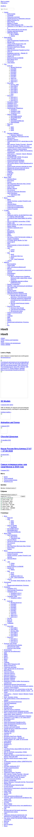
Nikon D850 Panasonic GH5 (15, 25)
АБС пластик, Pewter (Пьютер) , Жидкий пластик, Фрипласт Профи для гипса (19, 145)
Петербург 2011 (12, 103)
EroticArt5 (13, 70)
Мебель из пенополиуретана (16, 169)
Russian (5, 9)
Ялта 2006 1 (14, 88)
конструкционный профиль (15, 160)
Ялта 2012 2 (14, 99)
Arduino (9, 235)
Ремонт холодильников (14, 312)
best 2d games (11, 264)
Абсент (9, 268)
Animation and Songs (10, 422)
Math (8, 317)
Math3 (6, 656)
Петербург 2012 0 (12, 105)
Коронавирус (11, 273)
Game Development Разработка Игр (18, 40)
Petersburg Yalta (15, 194)
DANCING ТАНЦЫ (12, 33)
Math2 (6, 654)
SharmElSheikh (15, 122)
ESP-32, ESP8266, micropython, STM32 (18, 221)
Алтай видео (8, 650)
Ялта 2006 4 (14, 92)
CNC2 (9, 213)
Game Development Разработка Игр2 (18, 50)
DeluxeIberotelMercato (17, 121)
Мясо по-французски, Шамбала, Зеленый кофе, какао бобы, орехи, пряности (21, 278)
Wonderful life (8, 708)
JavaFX (9, 261)
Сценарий (10, 15)
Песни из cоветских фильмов (16, 191)
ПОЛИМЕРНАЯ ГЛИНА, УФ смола (17, 157)
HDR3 (12, 130)
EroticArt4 (13, 72)
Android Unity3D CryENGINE (15, 58)
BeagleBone (10, 231)
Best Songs (10, 180)
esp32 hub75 (11, 242)
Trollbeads (10, 172)
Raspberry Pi (11, 232)
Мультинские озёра (17, 311)
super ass (13, 78)
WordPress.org (8, 481)
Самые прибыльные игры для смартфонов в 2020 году (16, 44)
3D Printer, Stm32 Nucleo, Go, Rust (17, 240)
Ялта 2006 (10, 83)
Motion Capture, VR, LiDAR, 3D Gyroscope (19, 224)
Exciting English (11, 290)
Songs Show (11, 196)
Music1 (6, 657)
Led (8, 229)
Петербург (14, 110)
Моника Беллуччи (16, 67)
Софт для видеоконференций (16, 267)
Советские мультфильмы (15, 205)
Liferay (13, 250)
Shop (8, 243)
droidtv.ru (3, 6)
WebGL (9, 320)
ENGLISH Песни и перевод (15, 292)
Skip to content (5, 1)
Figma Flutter (11, 265)
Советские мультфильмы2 (15, 207)
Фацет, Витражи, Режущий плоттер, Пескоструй (18, 782)
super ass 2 (14, 80)
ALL (8, 325)
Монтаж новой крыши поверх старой (15, 758)
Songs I (9, 182)
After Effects (11, 22)
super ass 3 (14, 81)
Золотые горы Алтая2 (17, 308)
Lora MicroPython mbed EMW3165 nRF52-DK (17, 749)
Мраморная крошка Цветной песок (18, 168)
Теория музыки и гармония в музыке (18, 18)
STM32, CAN (11, 223)
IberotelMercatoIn (16, 117)
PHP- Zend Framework (17, 259)
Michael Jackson (12, 188)
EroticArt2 (13, 75)
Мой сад (6, 821)
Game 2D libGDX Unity (13, 55)
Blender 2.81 (11, 42)
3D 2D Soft (10, 61)
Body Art (9, 174)
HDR (8, 125)
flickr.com (10, 124)
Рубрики (3, 494)
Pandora (9, 171)
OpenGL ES (10, 56)
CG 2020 (9, 39)
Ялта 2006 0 (14, 86)
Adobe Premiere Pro (13, 20)
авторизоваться (5, 357)
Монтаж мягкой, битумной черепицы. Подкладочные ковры (21, 296)
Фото (5, 516)
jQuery (12, 257)
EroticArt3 (13, 73)
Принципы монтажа (13, 17)
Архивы (3, 488)
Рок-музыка (11, 190)
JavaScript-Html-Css (17, 256)
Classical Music (11, 179)
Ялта (12, 94)
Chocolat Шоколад (9, 436)
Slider (9, 314)
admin (11, 405)
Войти (6, 477)
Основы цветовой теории (15, 31)
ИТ (5, 560)
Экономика (7, 582)
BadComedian (11, 14)
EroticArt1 (13, 77)
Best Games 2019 (12, 59)
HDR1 (12, 127)
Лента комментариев (10, 480)
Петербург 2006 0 (12, 102)
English (6, 823)
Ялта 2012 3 (14, 100)
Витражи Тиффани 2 (17, 135)
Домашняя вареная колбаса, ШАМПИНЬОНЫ (19, 282)
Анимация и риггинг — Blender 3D (14, 738)
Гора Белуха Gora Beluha (18, 309)
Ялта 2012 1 (14, 97)
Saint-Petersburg (12, 193)
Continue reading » (6, 412)
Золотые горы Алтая (13, 306)
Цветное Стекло (9, 672)
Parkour (9, 549)
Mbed (9, 234)
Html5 (12, 254)
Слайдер (10, 316)
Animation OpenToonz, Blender (16, 47)
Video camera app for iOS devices (17, 29)
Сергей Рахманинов (13, 185)
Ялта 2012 (10, 95)
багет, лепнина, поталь (14, 158)
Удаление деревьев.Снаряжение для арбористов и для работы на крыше (21, 300)
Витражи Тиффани (12, 133)
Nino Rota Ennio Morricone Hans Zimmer (19, 183)
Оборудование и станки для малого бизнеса (17, 716)
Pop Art (9, 176)
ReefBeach (14, 119)
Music (6, 198)
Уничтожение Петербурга (15, 108)
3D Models (5, 401)
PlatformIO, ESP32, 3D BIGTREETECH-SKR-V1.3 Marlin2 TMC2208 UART (19, 216)
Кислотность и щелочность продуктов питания (18, 788)
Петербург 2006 (15, 111)
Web (8, 253)
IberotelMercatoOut (16, 116)
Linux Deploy (11, 62)
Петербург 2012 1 (12, 106)
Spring (12, 251)
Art (5, 132)
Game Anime (7, 37)
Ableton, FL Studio (12, 23)
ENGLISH (10, 289)
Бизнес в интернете (13, 284)
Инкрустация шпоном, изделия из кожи (19, 166)
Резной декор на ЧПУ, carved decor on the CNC (18, 689)
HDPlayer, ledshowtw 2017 (15, 228)
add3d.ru (6, 262)
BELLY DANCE (15, 34)
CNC (8, 212)
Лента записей (8, 478)
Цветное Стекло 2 (9, 673)
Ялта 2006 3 (14, 91)
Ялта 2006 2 (14, 89)
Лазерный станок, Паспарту (15, 161)
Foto (5, 64)
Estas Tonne (10, 187)
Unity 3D (9, 51)
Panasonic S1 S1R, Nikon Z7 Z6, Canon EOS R (17, 717)
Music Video (7, 177)
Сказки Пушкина (12, 209)
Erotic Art (10, 66)
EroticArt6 (13, 69)
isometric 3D (11, 48)
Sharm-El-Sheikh (12, 114)
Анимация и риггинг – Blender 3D (17, 53)
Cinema (6, 12)
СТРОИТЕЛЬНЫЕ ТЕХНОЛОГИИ (17, 294)
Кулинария (10, 275)
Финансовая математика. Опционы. (18, 322)
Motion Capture (11, 226)
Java (8, 248)
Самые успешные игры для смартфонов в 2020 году (14, 465)
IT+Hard (6, 210)
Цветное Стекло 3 (9, 675)
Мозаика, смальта (12, 139)
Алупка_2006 (15, 84)
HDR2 (12, 128)
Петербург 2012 (15, 113)
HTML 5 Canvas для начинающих (11, 343)
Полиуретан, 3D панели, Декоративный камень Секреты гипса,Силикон (19, 148)
